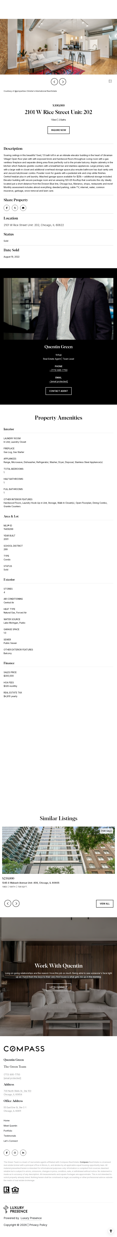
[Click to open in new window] (7, 208)
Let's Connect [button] (58, 987)
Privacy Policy (38, 1224)
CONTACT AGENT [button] (58, 391)
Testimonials (10, 1135)
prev (54, 81)
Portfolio (8, 1130)
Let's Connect (11, 1141)
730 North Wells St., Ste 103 (17, 1091)
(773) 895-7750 (59, 370)
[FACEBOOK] (7, 1153)
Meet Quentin (10, 1125)
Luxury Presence (31, 1218)
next (62, 81)
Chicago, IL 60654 (13, 1094)
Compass (84, 1162)
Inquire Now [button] (58, 130)
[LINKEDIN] (23, 1153)
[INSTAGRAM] (15, 1153)
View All (105, 903)
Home (7, 1120)
